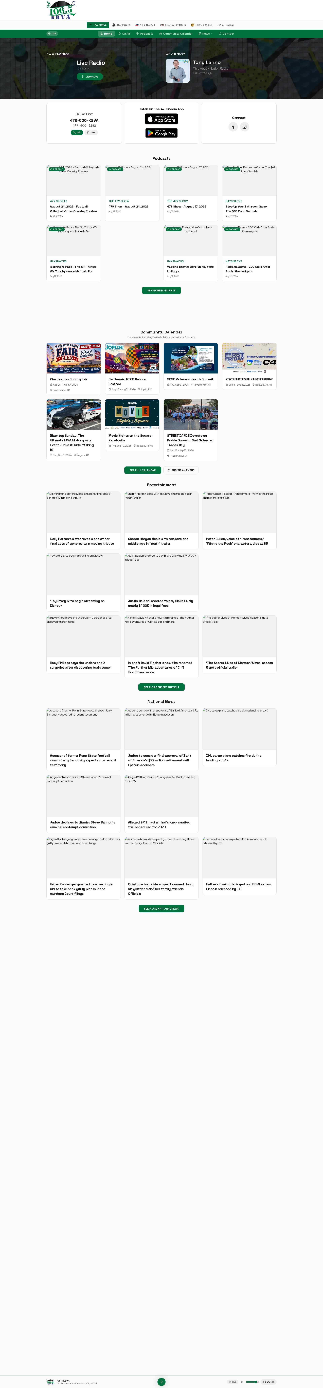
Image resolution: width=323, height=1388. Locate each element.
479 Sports (58, 201)
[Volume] (242, 1382)
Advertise (228, 25)
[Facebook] (233, 127)
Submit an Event (183, 470)
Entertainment (161, 484)
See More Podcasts (161, 290)
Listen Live (92, 76)
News (206, 33)
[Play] (161, 1382)
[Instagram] (244, 127)
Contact (228, 33)
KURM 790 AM (204, 25)
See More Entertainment (161, 687)
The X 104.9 (123, 25)
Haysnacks (234, 201)
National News (161, 701)
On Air (126, 33)
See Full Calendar (143, 470)
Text (93, 132)
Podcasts (146, 33)
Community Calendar (178, 33)
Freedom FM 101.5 (175, 25)
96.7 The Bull (147, 25)
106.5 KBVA (100, 25)
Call (78, 132)
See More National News (161, 908)
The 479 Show (119, 201)
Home (108, 33)
